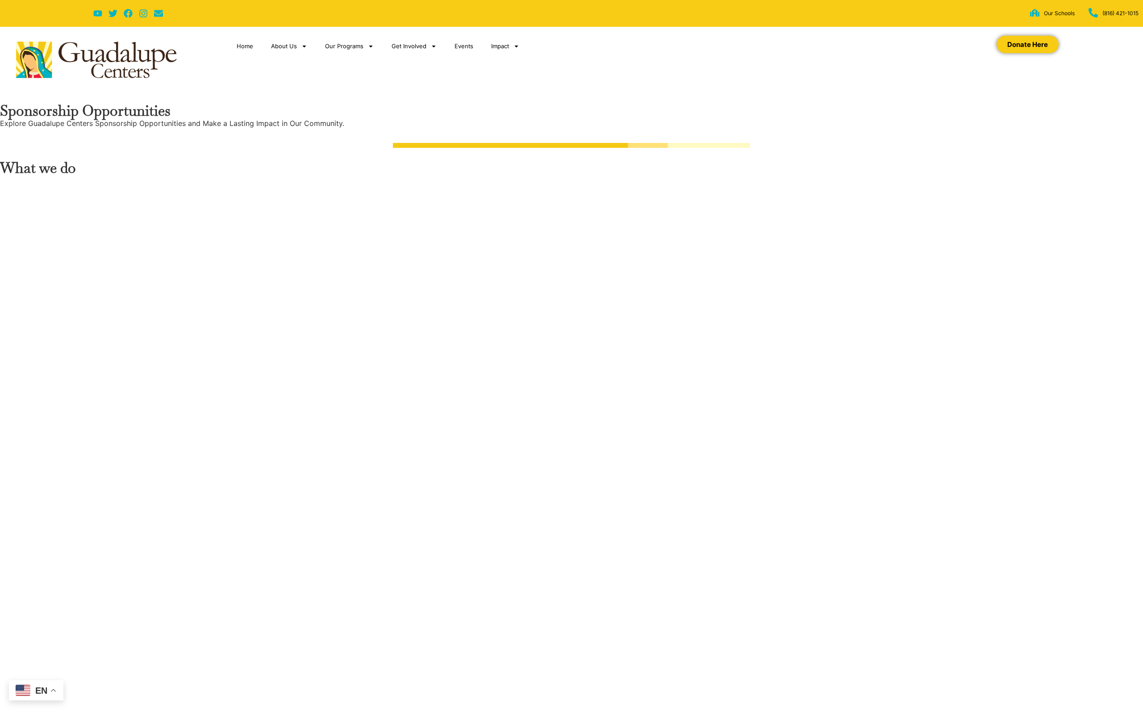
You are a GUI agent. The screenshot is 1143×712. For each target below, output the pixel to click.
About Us (284, 46)
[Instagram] (143, 13)
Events (464, 46)
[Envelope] (158, 13)
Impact (500, 46)
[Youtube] (97, 13)
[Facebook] (128, 13)
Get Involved (409, 46)
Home (245, 46)
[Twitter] (112, 13)
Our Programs (344, 46)
